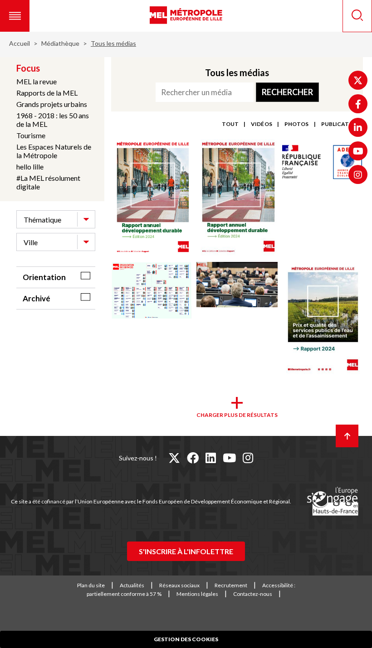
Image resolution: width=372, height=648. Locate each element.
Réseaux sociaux (179, 585)
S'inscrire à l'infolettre (186, 551)
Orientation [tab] (44, 277)
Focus (28, 68)
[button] (14, 16)
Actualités (132, 585)
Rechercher (287, 92)
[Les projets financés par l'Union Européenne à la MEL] (332, 501)
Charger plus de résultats (237, 414)
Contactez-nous (252, 593)
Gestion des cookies (186, 639)
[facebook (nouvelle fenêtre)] (193, 458)
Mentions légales (197, 593)
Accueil (19, 43)
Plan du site (91, 585)
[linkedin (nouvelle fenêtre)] (211, 458)
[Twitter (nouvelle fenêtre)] (357, 80)
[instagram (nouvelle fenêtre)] (248, 458)
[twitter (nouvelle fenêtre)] (174, 458)
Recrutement (231, 585)
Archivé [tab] (36, 298)
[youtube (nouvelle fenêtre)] (229, 458)
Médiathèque (60, 43)
